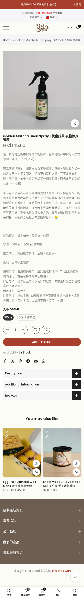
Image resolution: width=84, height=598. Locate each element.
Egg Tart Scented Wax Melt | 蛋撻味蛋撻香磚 (19, 484)
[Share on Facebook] (5, 361)
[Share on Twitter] (12, 361)
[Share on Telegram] (28, 361)
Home (7, 40)
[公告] (38, 4)
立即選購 (57, 13)
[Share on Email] (36, 361)
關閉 (78, 4)
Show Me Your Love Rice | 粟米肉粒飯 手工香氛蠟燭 (61, 484)
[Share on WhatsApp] (43, 361)
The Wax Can (61, 571)
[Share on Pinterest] (20, 361)
